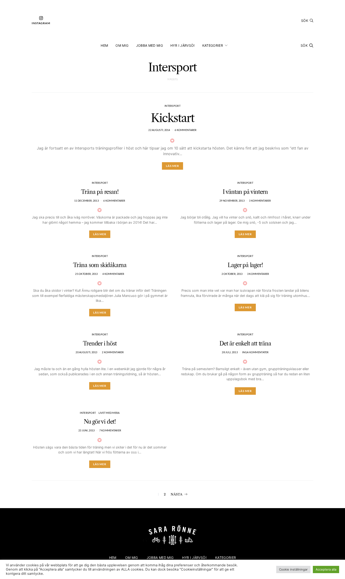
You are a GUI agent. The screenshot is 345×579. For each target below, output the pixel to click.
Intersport (172, 105)
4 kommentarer (113, 273)
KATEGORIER (212, 45)
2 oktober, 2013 (232, 273)
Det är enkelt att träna (245, 343)
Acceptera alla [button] (326, 569)
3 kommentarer (260, 200)
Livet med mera (109, 412)
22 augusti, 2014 (159, 129)
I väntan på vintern (245, 191)
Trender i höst (99, 343)
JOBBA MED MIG (149, 45)
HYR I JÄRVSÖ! (182, 45)
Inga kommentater (255, 352)
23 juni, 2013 (86, 430)
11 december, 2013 (86, 200)
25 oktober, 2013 (86, 273)
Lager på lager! (245, 265)
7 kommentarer (110, 430)
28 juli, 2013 (230, 352)
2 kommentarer (113, 352)
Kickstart (172, 118)
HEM (104, 45)
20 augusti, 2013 (86, 352)
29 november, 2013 (232, 200)
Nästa (176, 494)
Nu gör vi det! (100, 421)
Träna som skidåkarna (99, 265)
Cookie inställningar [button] (293, 569)
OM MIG (121, 45)
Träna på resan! (99, 191)
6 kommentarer (186, 129)
